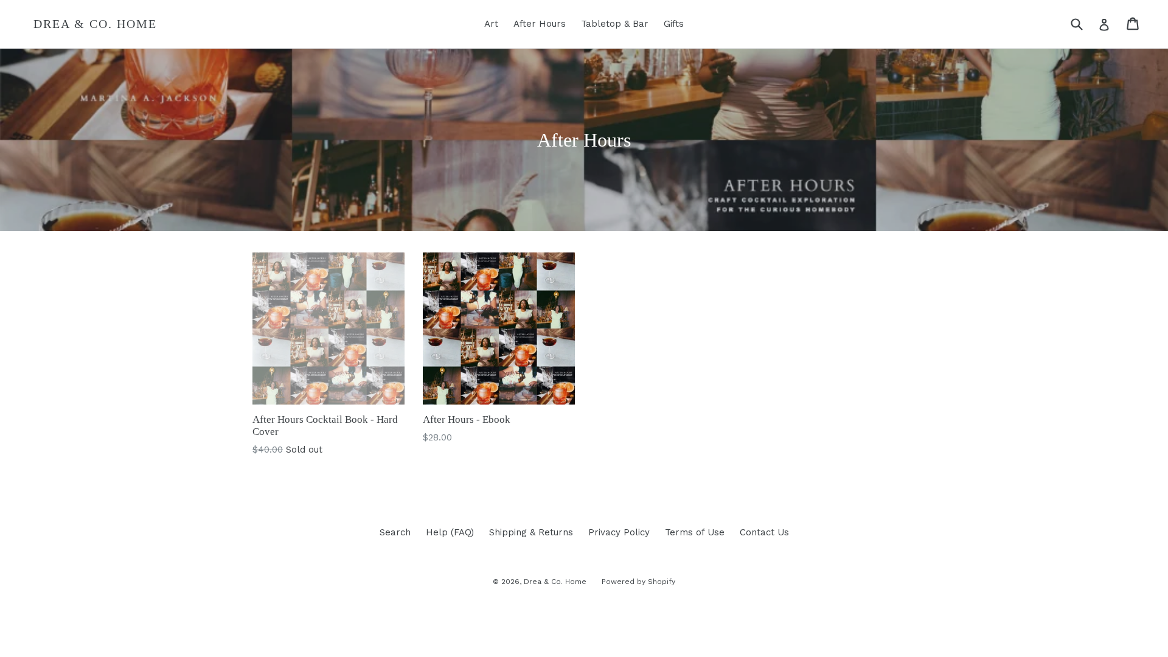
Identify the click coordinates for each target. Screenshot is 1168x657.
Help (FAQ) (450, 532)
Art (491, 23)
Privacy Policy (619, 532)
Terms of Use (695, 532)
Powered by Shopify (638, 581)
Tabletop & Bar (614, 23)
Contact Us (764, 532)
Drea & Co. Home (95, 23)
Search (395, 532)
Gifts (674, 23)
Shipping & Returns (531, 532)
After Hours (539, 23)
